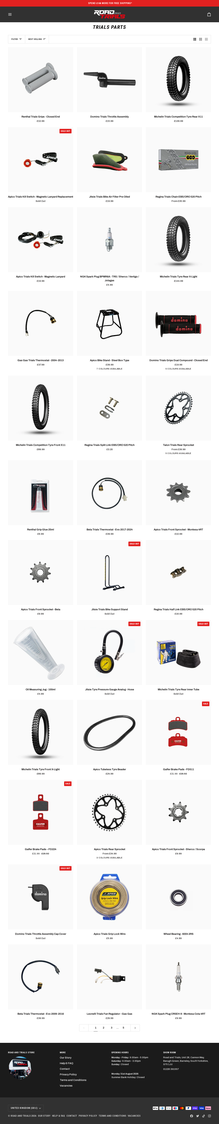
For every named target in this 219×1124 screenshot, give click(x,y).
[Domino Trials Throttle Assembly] (109, 79)
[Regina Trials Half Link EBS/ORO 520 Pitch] (178, 572)
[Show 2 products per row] (195, 39)
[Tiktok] (203, 1116)
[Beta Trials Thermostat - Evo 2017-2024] (109, 492)
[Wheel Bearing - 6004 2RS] (178, 896)
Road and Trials (21, 1116)
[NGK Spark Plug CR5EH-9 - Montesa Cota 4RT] (178, 976)
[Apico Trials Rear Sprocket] (109, 812)
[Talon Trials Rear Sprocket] (178, 408)
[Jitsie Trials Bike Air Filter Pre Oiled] (109, 159)
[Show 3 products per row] (200, 39)
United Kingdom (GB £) (24, 1108)
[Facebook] (191, 1116)
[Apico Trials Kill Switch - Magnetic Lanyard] (40, 239)
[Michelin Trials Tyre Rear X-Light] (178, 239)
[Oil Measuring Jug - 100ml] (40, 652)
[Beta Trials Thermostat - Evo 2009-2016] (40, 976)
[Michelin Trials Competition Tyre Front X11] (40, 408)
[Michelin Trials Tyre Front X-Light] (40, 732)
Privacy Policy (68, 1074)
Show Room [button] (169, 1052)
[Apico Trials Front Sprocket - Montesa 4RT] (178, 492)
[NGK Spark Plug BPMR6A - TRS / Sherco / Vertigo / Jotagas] (109, 239)
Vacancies (66, 1085)
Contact (65, 1068)
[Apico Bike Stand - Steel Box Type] (109, 323)
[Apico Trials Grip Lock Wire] (109, 896)
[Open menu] (13, 14)
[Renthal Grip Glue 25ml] (40, 492)
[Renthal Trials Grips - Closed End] (40, 79)
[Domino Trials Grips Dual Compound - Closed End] (178, 323)
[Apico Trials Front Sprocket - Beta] (40, 572)
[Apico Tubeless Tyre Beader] (109, 732)
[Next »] (135, 1027)
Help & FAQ (66, 1063)
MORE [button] (63, 1052)
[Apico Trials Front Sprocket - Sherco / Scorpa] (178, 812)
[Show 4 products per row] (207, 39)
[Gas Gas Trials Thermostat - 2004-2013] (40, 323)
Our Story (65, 1057)
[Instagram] (209, 1116)
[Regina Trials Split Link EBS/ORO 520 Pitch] (109, 408)
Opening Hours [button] (120, 1052)
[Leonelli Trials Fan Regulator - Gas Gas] (109, 976)
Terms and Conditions (73, 1080)
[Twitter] (197, 1116)
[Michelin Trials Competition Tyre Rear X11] (178, 79)
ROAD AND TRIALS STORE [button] (21, 1052)
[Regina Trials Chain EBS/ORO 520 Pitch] (178, 159)
